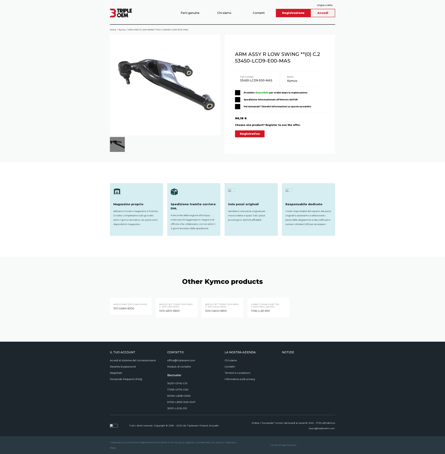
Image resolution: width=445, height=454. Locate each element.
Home (113, 29)
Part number (247, 77)
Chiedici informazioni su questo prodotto (286, 106)
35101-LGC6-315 (177, 408)
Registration (250, 133)
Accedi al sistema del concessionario (133, 360)
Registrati (116, 372)
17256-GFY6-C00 (177, 389)
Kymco (122, 29)
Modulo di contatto (179, 366)
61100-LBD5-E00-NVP (181, 402)
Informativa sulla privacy (240, 379)
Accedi (322, 13)
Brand (290, 77)
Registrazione (293, 13)
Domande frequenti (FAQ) (126, 379)
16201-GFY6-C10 (177, 383)
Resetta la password (123, 366)
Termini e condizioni (237, 372)
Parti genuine (190, 13)
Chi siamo (224, 13)
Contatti (259, 13)
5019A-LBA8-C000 (179, 395)
